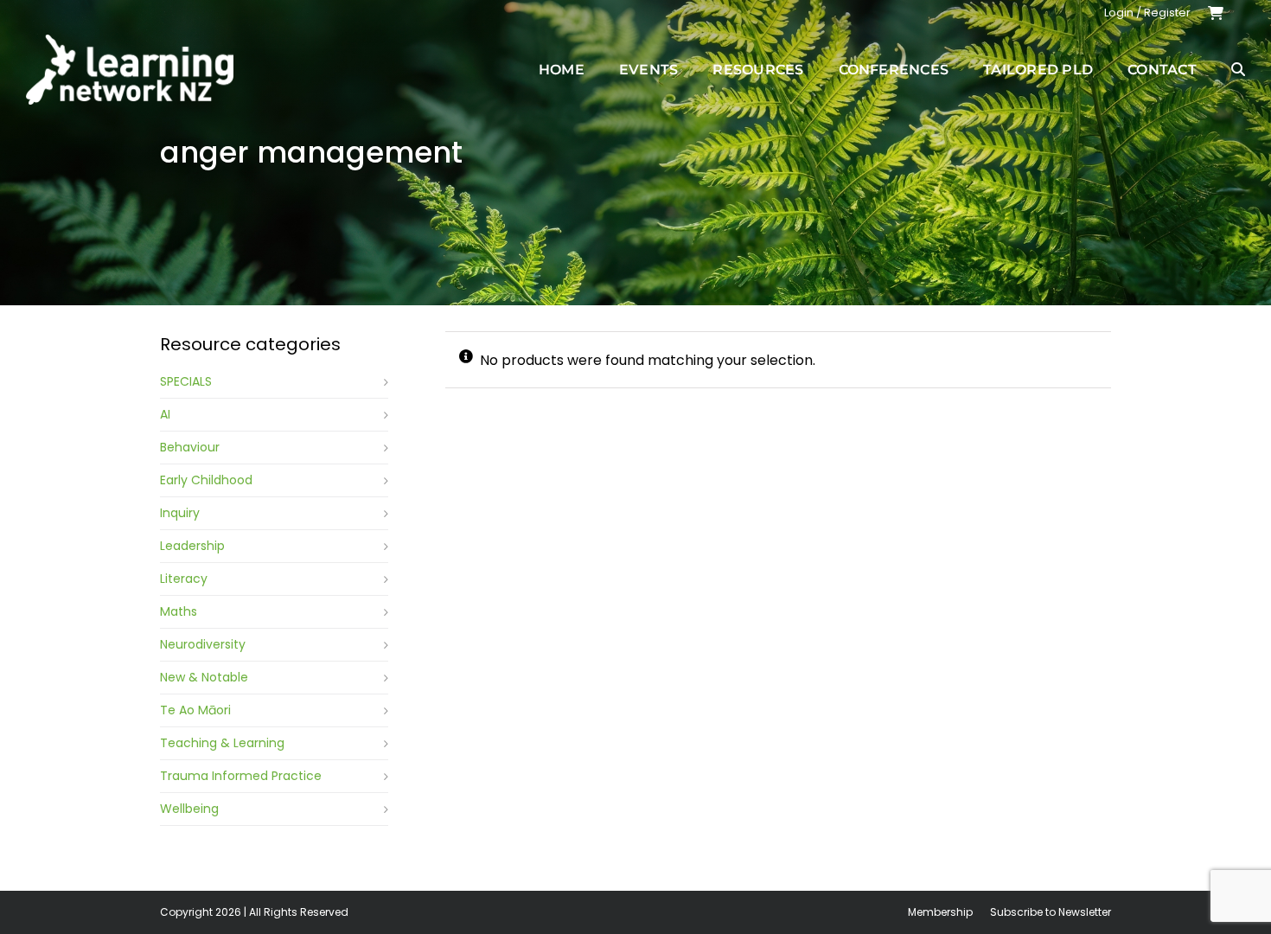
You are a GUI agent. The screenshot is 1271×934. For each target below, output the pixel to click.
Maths (178, 611)
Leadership (192, 545)
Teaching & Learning (222, 743)
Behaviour (190, 447)
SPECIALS (186, 381)
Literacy (184, 578)
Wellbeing (189, 808)
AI (165, 414)
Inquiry (180, 512)
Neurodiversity (203, 644)
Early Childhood (206, 480)
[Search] (1238, 69)
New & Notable (204, 677)
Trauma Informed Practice (241, 775)
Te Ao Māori (195, 710)
